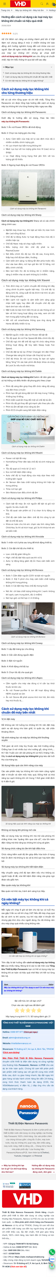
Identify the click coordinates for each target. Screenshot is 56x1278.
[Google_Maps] (52, 1266)
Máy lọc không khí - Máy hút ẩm (29, 10)
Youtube (17, 1156)
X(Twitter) (44, 1152)
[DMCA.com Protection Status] (23, 1185)
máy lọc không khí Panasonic (15, 121)
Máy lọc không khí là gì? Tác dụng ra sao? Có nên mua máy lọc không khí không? (29, 989)
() (30, 1032)
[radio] (16, 1011)
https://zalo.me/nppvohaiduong (29, 1257)
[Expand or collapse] (51, 67)
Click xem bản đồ (18, 1266)
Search (41, 3)
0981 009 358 (14, 1250)
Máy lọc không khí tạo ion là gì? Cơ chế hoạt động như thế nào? (14, 1168)
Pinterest (38, 1156)
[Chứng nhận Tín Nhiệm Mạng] (8, 1185)
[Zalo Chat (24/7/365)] (52, 1259)
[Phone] (52, 1252)
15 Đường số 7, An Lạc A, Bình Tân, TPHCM (33, 1049)
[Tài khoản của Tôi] (47, 3)
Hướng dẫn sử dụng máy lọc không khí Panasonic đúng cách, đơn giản (43, 1168)
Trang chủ (5, 10)
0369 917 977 (22, 1247)
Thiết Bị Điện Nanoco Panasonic (28, 1123)
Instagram (26, 1156)
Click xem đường (11, 1052)
